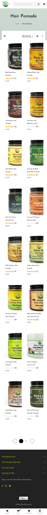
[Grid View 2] (38, 36)
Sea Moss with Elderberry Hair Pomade (32, 123)
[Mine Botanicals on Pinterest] (10, 486)
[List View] (42, 36)
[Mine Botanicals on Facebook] (2, 486)
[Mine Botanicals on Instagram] (6, 486)
